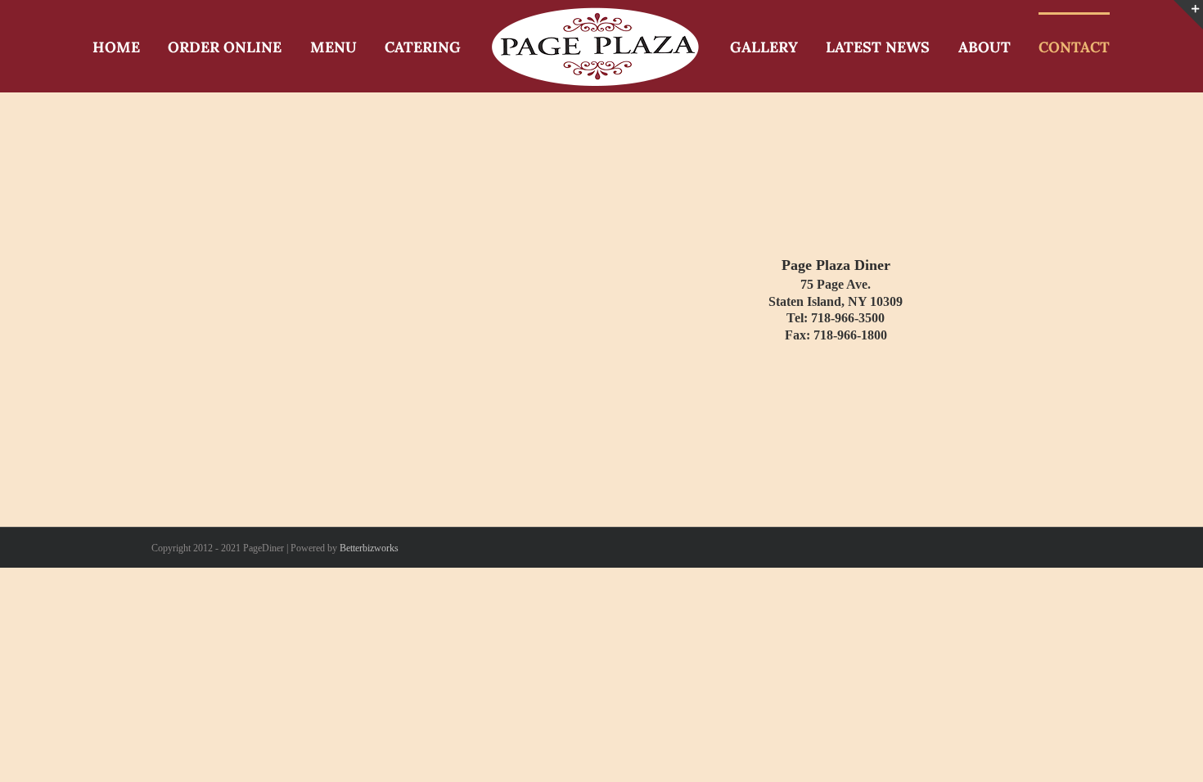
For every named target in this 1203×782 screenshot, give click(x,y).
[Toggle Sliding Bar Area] (1188, 14)
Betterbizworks (369, 548)
